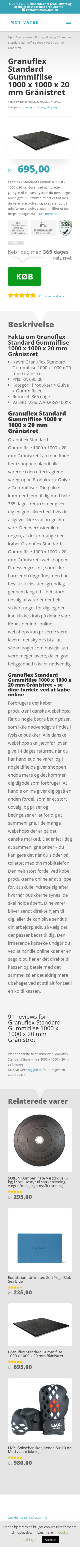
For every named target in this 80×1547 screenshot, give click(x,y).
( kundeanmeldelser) (52, 296)
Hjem (11, 37)
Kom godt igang (45, 37)
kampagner (25, 37)
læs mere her (49, 214)
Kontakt (13, 1511)
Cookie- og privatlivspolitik (27, 1517)
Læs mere (45, 1532)
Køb (24, 276)
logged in (35, 1070)
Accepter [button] (50, 1540)
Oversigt (25, 1497)
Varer (12, 1504)
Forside (13, 1497)
